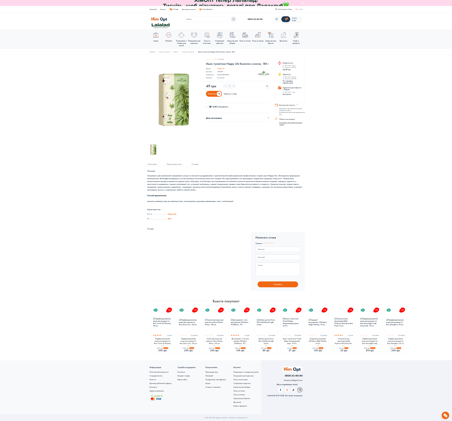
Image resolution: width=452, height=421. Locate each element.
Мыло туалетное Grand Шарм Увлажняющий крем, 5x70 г (292, 341)
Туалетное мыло (188, 52)
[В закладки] (267, 86)
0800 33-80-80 (255, 19)
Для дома (237, 402)
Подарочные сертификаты (215, 380)
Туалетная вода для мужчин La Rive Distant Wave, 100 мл (214, 341)
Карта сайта (182, 380)
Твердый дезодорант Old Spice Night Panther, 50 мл (318, 341)
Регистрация (282, 9)
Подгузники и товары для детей (245, 372)
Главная (152, 52)
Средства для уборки (241, 387)
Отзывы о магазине (212, 387)
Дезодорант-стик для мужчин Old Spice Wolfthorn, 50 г (240, 341)
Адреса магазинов (156, 391)
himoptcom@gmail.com (293, 380)
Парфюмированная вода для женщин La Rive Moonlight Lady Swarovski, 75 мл (369, 341)
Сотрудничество (155, 376)
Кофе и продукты (240, 406)
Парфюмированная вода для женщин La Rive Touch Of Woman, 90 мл (162, 341)
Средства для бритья (241, 398)
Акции (207, 383)
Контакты (153, 387)
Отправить (277, 284)
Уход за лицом (239, 395)
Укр (301, 9)
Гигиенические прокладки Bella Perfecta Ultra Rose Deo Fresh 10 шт (344, 341)
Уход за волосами (240, 380)
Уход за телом (164, 52)
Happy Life (221, 69)
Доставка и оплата (189, 9)
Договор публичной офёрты (160, 383)
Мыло (176, 52)
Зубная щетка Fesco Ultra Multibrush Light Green (266, 341)
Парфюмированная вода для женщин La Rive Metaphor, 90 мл (395, 341)
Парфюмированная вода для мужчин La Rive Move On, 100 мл (188, 341)
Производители (211, 372)
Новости (163, 9)
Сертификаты (207, 9)
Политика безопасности (159, 372)
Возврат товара (184, 376)
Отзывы (175, 9)
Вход (290, 9)
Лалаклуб (153, 9)
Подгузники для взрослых (243, 376)
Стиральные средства (241, 383)
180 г (170, 218)
